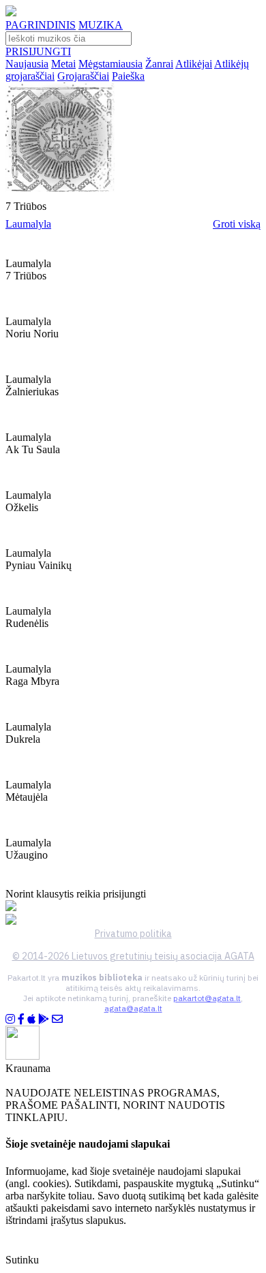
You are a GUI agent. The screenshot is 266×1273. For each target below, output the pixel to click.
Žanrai (159, 64)
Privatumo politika (133, 933)
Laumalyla (28, 224)
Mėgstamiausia (110, 64)
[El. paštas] (57, 1019)
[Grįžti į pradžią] (10, 12)
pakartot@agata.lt (207, 998)
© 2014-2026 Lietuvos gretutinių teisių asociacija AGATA (133, 956)
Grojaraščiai (83, 76)
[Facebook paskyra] (21, 1019)
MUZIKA (100, 25)
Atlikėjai (193, 64)
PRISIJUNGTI (38, 51)
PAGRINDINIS (40, 25)
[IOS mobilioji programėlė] (31, 1019)
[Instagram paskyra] (10, 1019)
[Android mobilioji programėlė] (43, 1019)
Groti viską (237, 224)
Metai (63, 64)
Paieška (128, 76)
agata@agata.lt (133, 1008)
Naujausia (26, 64)
